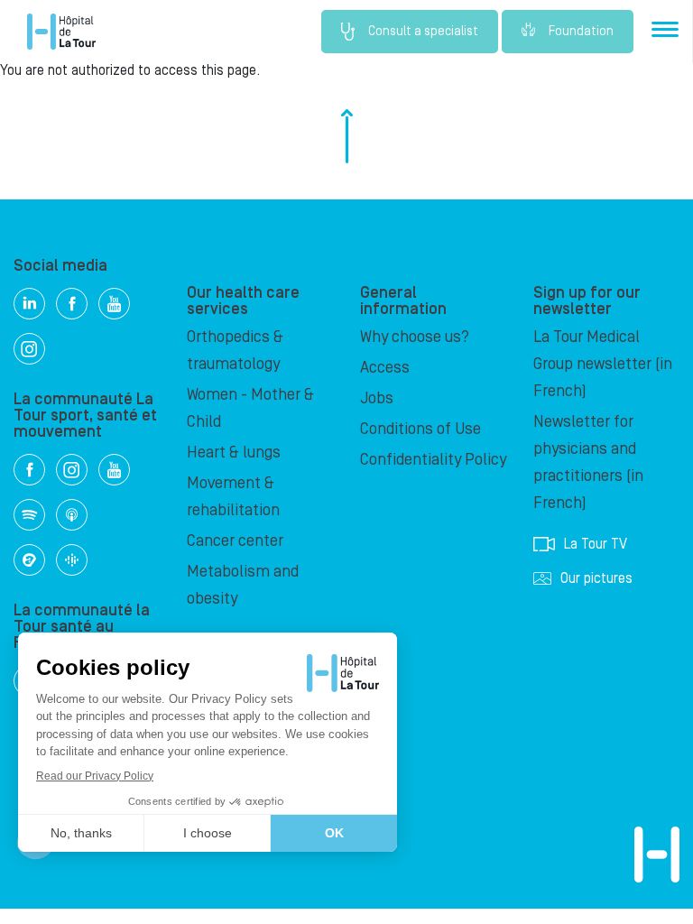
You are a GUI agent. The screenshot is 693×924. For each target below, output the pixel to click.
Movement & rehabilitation (233, 497)
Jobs (376, 398)
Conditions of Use (420, 429)
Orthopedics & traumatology (235, 351)
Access (385, 367)
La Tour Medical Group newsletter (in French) (602, 364)
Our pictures (596, 578)
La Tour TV (595, 544)
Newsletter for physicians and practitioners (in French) (588, 462)
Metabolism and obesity (243, 585)
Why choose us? (414, 337)
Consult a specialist (423, 31)
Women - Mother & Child (250, 408)
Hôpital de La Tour (61, 32)
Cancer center (235, 540)
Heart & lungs (234, 452)
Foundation (581, 31)
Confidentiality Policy (433, 459)
